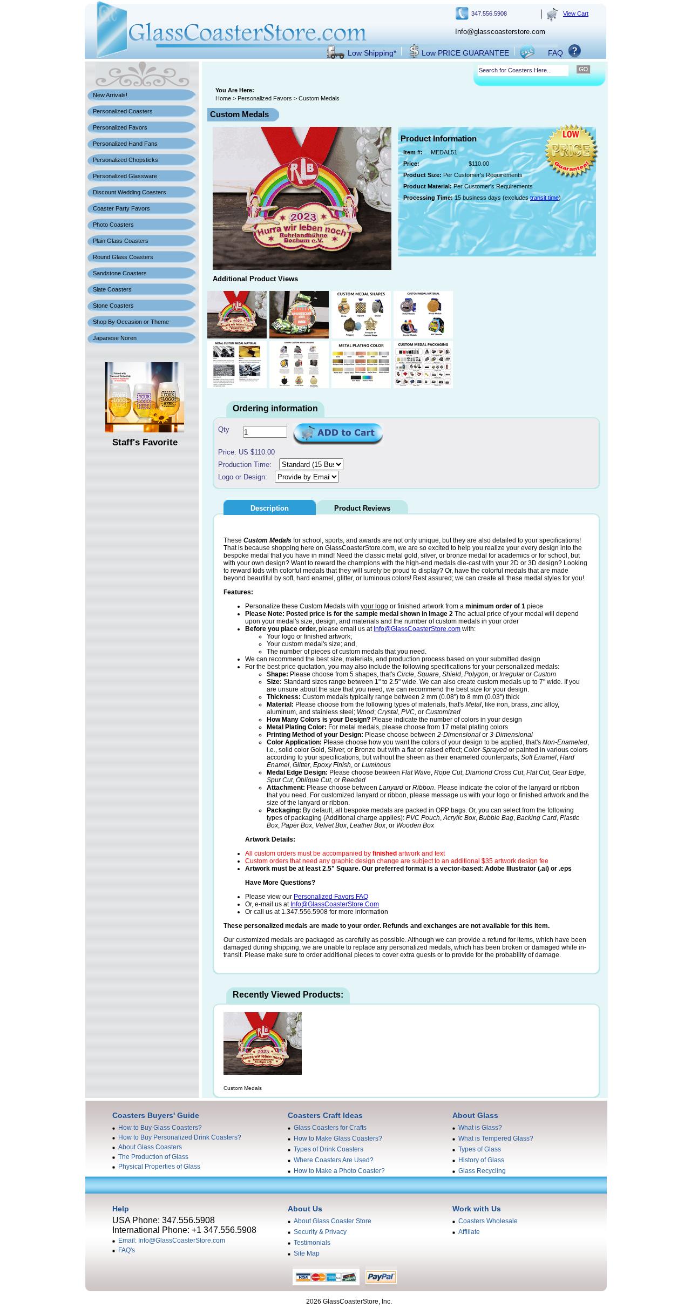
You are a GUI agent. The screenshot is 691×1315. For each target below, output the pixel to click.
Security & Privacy (320, 1232)
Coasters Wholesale (488, 1221)
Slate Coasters (112, 289)
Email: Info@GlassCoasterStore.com (171, 1240)
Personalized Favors (120, 127)
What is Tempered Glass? (495, 1138)
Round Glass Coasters (123, 257)
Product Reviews (362, 508)
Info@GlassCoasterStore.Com (334, 904)
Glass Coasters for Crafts (330, 1127)
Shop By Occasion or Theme (131, 321)
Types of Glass (479, 1149)
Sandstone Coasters (120, 273)
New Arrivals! (110, 95)
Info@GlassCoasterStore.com (417, 629)
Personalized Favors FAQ (331, 896)
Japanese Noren (115, 338)
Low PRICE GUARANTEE (465, 53)
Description (269, 508)
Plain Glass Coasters (120, 241)
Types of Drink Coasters (328, 1149)
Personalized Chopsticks (125, 160)
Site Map (307, 1253)
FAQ (555, 53)
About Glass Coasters (150, 1147)
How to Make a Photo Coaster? (339, 1171)
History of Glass (481, 1160)
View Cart (575, 13)
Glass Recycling (482, 1171)
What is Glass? (480, 1127)
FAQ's (126, 1250)
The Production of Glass (153, 1157)
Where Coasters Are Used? (334, 1160)
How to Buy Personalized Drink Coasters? (179, 1137)
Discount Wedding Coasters (129, 192)
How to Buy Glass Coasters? (160, 1127)
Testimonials (312, 1242)
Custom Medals (242, 1088)
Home (223, 98)
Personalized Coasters (123, 111)
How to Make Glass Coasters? (338, 1138)
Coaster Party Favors (121, 208)
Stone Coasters (113, 305)
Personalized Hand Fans (125, 143)
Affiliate (469, 1232)
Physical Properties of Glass (159, 1166)
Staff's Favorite (145, 442)
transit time (544, 197)
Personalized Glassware (125, 176)
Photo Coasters (113, 224)
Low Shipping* (372, 53)
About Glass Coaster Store (332, 1221)
